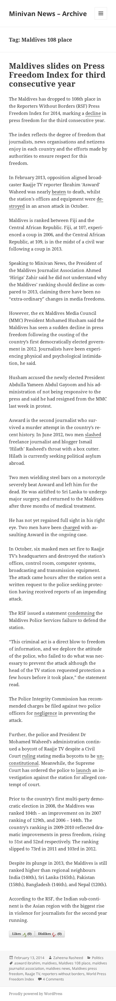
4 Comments (53, 979)
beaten (59, 192)
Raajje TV (32, 973)
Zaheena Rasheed (68, 957)
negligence (45, 713)
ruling (28, 756)
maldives (49, 963)
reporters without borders (63, 973)
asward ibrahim (27, 963)
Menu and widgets (101, 19)
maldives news (58, 968)
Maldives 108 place (74, 963)
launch (83, 770)
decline (93, 113)
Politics (98, 957)
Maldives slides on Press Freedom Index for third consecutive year (57, 74)
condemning (81, 613)
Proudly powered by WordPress (35, 993)
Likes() (22, 933)
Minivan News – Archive (48, 13)
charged (71, 527)
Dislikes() (50, 933)
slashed (93, 434)
